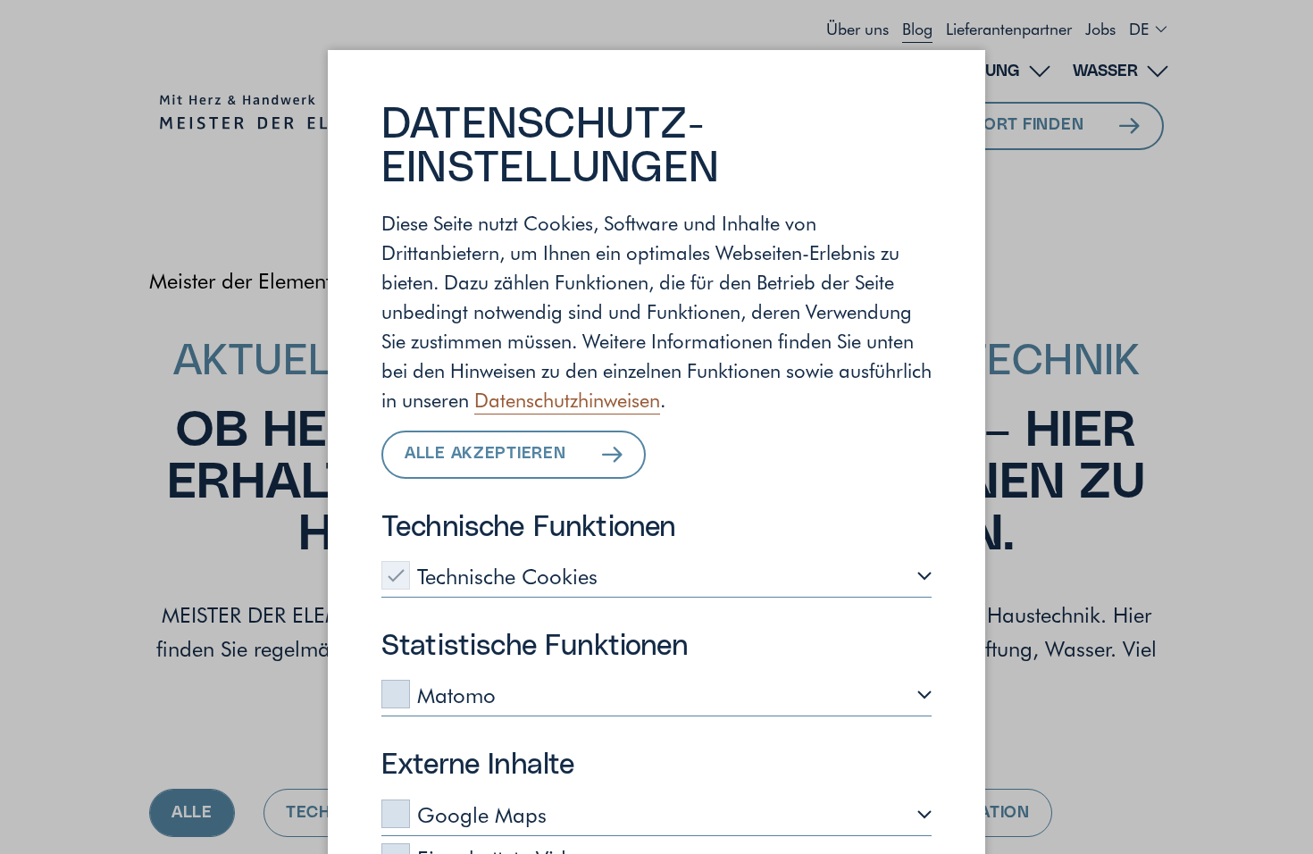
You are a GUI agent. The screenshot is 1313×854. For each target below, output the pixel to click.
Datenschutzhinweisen (567, 399)
